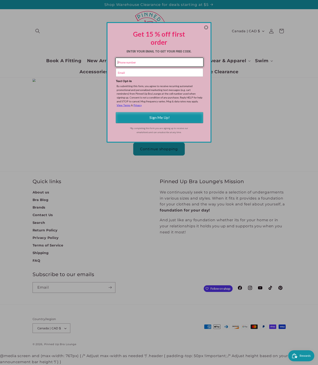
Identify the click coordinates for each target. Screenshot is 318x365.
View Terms (123, 105)
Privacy (137, 105)
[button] (206, 27)
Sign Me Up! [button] (159, 117)
